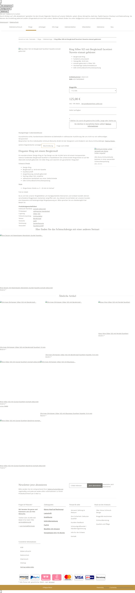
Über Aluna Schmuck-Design (103, 511)
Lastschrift (48, 513)
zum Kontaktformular (27, 526)
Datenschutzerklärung (55, 489)
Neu (112, 27)
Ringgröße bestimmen (104, 516)
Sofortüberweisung (51, 521)
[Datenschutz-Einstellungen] (1, 1)
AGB (21, 547)
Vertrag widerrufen (27, 567)
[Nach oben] (1, 591)
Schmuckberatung (102, 520)
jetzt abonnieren (95, 486)
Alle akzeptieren (6, 6)
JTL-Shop (106, 587)
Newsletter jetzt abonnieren (108, 485)
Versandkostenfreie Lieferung (91, 104)
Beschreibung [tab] (48, 146)
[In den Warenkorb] (20, 47)
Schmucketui (37, 216)
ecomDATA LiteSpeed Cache (125, 587)
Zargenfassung (38, 223)
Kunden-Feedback (77, 522)
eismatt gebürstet (39, 209)
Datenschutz (14, 22)
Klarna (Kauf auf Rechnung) (54, 509)
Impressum (4, 22)
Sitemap (23, 563)
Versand (51, 582)
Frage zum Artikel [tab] (63, 146)
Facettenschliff (38, 226)
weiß (35, 221)
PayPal (46, 525)
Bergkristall (37, 219)
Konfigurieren (6, 9)
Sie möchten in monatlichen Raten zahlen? (92, 125)
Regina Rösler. (110, 141)
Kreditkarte (48, 517)
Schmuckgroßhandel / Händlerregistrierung (78, 527)
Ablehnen (4, 11)
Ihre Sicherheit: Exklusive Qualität (80, 517)
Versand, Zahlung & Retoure (78, 511)
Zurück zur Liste (23, 39)
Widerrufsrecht (25, 551)
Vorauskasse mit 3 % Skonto (54, 533)
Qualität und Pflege (103, 524)
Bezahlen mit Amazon (52, 529)
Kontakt (73, 536)
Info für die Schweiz (78, 532)
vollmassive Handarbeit (41, 211)
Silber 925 (36, 214)
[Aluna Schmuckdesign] (4, 27)
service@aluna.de (25, 522)
